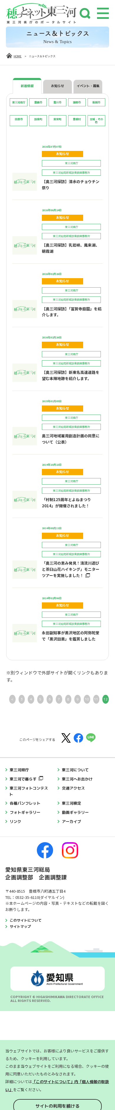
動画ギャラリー (75, 812)
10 (87, 699)
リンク (15, 821)
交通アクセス (73, 788)
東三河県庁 (19, 769)
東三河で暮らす (23, 779)
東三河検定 (71, 803)
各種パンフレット (25, 803)
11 (96, 699)
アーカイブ (71, 821)
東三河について (75, 769)
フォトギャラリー (25, 812)
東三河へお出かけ (77, 779)
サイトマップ (20, 926)
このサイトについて (26, 920)
